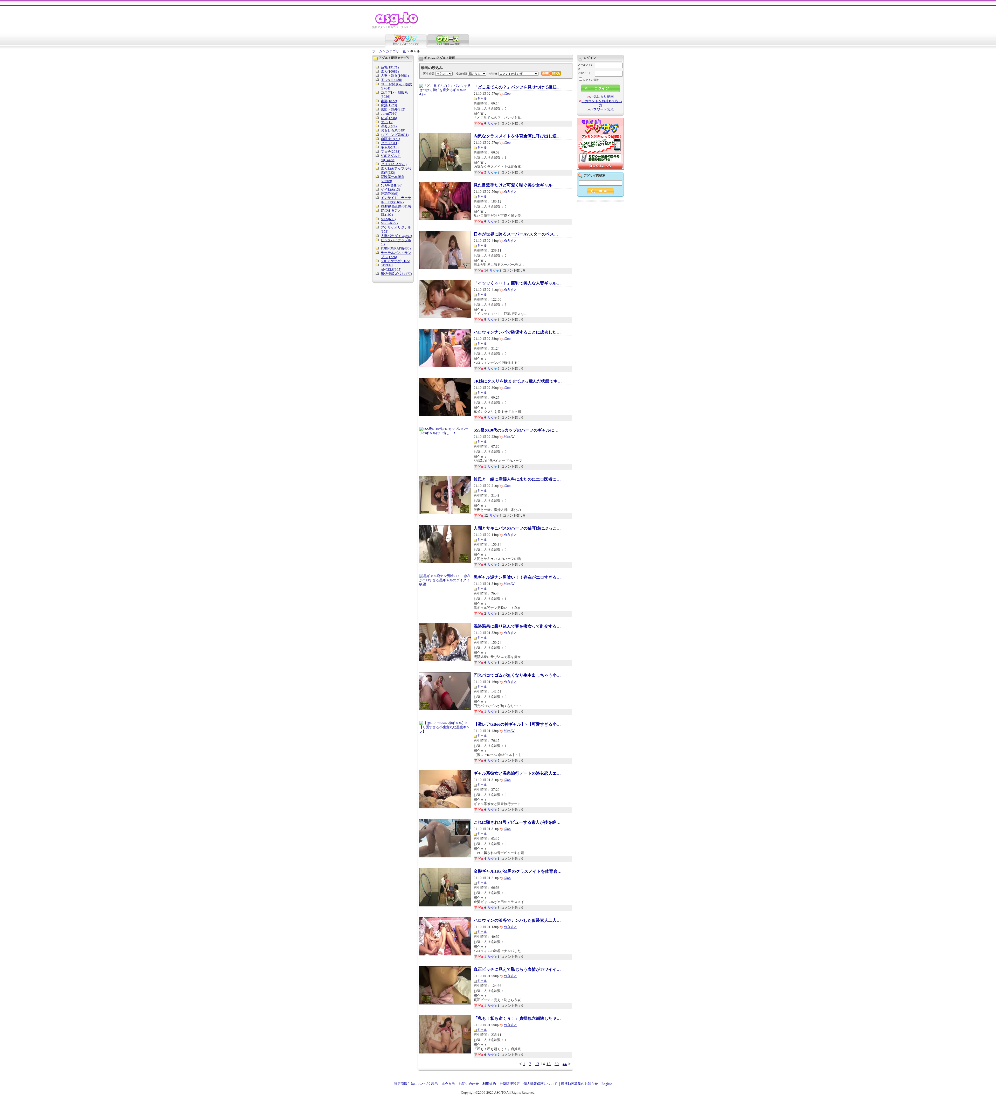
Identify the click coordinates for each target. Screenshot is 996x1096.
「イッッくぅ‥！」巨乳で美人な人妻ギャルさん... (518, 283)
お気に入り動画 (602, 97)
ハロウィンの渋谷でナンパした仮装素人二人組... (518, 920)
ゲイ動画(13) (390, 189)
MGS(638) (388, 219)
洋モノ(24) (389, 126)
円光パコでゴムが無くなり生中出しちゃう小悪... (518, 675)
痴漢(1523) (389, 105)
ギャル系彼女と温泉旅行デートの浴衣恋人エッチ (518, 773)
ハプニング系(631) (395, 135)
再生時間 (428, 73)
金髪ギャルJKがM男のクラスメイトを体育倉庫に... (518, 871)
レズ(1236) (389, 118)
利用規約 (489, 1084)
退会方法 (448, 1084)
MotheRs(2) (389, 223)
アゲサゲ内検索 (594, 175)
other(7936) (389, 113)
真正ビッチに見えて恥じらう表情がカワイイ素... (518, 969)
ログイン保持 (591, 79)
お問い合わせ (469, 1084)
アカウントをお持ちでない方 (602, 103)
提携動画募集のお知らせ (579, 1084)
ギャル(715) (389, 147)
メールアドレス (585, 66)
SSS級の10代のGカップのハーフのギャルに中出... (518, 430)
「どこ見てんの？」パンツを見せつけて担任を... (518, 87)
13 (537, 1064)
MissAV (509, 437)
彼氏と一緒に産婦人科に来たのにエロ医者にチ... (518, 479)
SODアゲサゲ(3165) (395, 261)
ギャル (482, 98)
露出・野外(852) (393, 109)
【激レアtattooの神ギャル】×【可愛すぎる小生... (518, 724)
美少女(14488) (391, 80)
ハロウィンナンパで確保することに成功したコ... (518, 332)
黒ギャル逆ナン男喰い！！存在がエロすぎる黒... (518, 577)
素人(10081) (390, 71)
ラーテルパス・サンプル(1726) (396, 255)
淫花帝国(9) (389, 194)
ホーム (377, 51)
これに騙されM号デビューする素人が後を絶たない (518, 822)
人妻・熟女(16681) (395, 76)
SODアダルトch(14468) (391, 158)
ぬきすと (510, 191)
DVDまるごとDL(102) (391, 213)
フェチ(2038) (390, 152)
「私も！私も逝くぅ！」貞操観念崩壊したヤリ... (518, 1018)
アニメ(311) (389, 143)
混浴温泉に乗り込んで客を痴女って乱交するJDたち (518, 626)
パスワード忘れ (602, 109)
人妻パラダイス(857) (396, 236)
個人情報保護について (540, 1084)
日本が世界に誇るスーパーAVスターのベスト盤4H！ (518, 234)
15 (549, 1064)
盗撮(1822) (389, 101)
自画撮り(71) (390, 139)
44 (565, 1064)
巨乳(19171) (390, 67)
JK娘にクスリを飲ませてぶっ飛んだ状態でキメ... (518, 381)
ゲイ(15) (387, 122)
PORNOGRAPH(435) (396, 248)
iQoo (507, 93)
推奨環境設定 (510, 1084)
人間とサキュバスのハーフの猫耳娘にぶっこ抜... (518, 528)
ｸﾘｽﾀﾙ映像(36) (391, 185)
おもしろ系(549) (393, 130)
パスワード (584, 73)
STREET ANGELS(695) (391, 267)
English (606, 1084)
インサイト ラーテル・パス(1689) (396, 200)
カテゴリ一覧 (396, 51)
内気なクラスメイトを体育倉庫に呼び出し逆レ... (518, 136)
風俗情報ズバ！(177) (396, 274)
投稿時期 (461, 73)
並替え (493, 73)
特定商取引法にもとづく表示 (416, 1084)
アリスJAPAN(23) (393, 164)
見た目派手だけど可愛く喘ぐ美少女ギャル (513, 185)
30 (557, 1064)
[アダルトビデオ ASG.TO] (397, 25)
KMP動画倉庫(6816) (396, 206)
